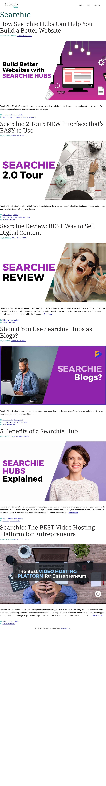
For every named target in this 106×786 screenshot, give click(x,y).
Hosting (15, 215)
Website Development (28, 117)
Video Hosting (7, 215)
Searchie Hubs (18, 115)
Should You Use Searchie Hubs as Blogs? (46, 332)
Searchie (5, 117)
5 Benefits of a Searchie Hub (39, 431)
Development (7, 115)
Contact (97, 5)
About (81, 5)
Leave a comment (8, 219)
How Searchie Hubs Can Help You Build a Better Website (46, 27)
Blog (88, 5)
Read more (48, 314)
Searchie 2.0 (14, 217)
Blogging (5, 422)
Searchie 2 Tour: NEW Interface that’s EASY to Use (52, 127)
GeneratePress (66, 628)
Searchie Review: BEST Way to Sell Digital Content (47, 229)
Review (5, 322)
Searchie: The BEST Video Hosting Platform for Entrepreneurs (47, 530)
